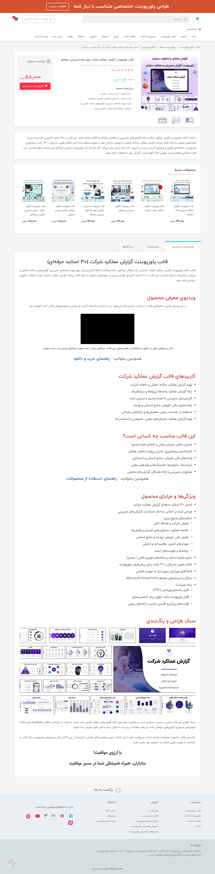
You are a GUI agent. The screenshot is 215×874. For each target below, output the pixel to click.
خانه (194, 36)
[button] (18, 19)
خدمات (183, 36)
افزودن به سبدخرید (33, 86)
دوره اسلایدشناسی (106, 821)
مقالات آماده (129, 36)
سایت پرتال (97, 868)
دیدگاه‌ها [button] (127, 247)
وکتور (116, 36)
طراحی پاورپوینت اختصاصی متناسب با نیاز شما (120, 6)
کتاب (198, 826)
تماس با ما (58, 36)
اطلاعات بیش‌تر (57, 6)
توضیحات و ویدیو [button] (183, 247)
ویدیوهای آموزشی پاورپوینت (143, 831)
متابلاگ (81, 36)
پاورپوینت (153, 810)
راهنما (70, 36)
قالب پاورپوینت (168, 36)
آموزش (93, 36)
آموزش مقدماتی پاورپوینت (144, 826)
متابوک (104, 36)
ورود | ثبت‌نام (41, 36)
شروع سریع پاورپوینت (147, 821)
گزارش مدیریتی (119, 79)
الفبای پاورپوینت (150, 815)
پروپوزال (112, 815)
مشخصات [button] (152, 247)
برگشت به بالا (104, 790)
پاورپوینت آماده (148, 36)
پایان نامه (111, 810)
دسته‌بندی (192, 29)
